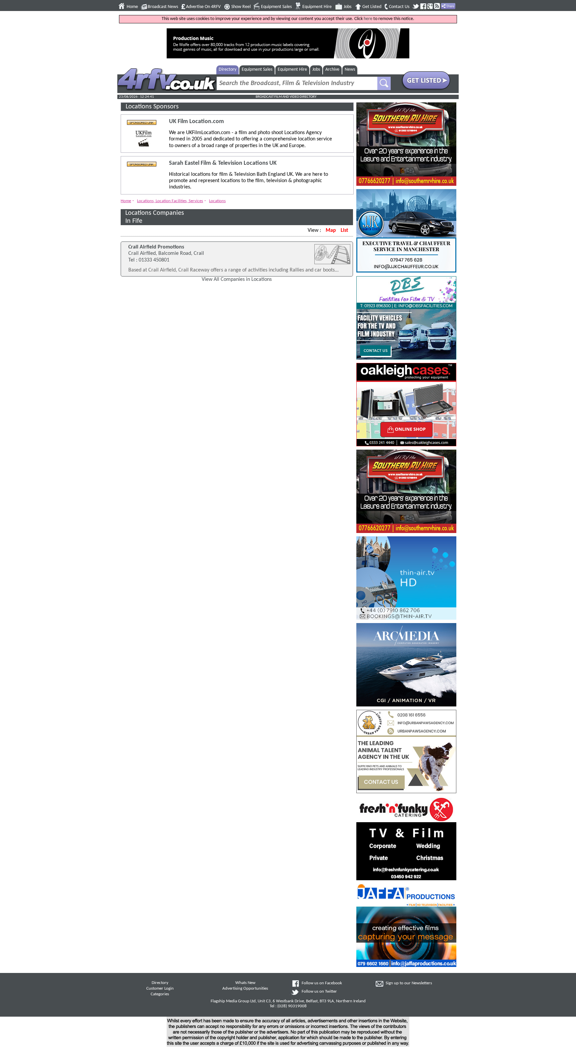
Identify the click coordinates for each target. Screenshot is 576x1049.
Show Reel (241, 6)
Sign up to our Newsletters (409, 983)
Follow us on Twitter (319, 992)
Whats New (245, 983)
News (350, 69)
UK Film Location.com (196, 121)
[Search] (384, 83)
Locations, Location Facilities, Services (170, 201)
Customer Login (160, 989)
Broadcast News (163, 6)
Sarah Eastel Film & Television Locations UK (223, 163)
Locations (217, 201)
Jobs (347, 6)
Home (132, 6)
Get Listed (371, 6)
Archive (332, 69)
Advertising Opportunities (245, 989)
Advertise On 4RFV (203, 6)
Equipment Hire (317, 6)
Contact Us (399, 6)
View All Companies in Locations (237, 279)
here (368, 18)
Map (331, 230)
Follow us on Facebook (322, 983)
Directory (227, 69)
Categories (160, 994)
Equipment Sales (276, 6)
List (344, 230)
